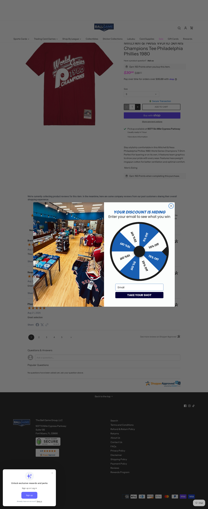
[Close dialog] (171, 205)
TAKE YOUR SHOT (139, 295)
